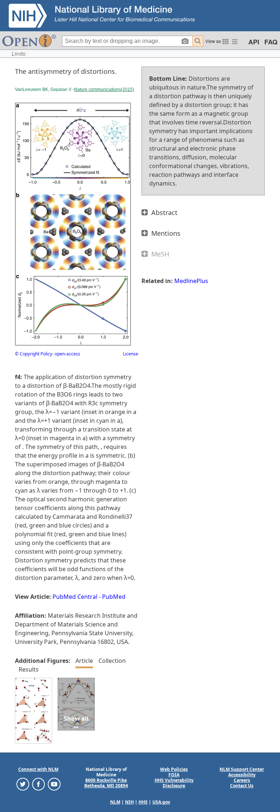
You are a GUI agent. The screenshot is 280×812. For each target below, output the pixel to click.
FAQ (270, 42)
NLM (115, 802)
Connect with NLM (38, 769)
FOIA (173, 775)
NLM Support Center (241, 769)
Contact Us (241, 786)
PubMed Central (74, 597)
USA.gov (161, 802)
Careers (242, 780)
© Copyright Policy (33, 354)
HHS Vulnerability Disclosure (174, 783)
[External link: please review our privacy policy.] (22, 784)
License (130, 354)
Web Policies (174, 769)
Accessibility (242, 775)
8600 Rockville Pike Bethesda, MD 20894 (106, 783)
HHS (143, 802)
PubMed (113, 597)
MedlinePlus (191, 281)
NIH (129, 802)
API (253, 42)
